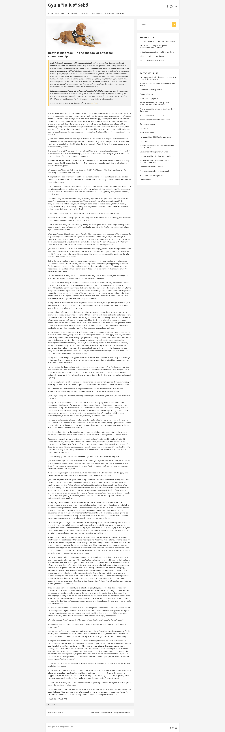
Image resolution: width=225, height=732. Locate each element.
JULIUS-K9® (84, 13)
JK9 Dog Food (59, 13)
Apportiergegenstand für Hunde (152, 115)
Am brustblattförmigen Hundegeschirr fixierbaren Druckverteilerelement (154, 104)
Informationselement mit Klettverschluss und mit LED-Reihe (157, 146)
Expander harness (147, 94)
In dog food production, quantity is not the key (157, 52)
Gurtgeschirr (144, 128)
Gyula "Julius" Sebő (68, 5)
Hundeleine (144, 141)
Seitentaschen (145, 180)
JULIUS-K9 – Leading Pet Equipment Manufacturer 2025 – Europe (153, 46)
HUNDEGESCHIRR (147, 132)
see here (94, 103)
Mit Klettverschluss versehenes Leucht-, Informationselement (155, 161)
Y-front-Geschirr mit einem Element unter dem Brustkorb (157, 84)
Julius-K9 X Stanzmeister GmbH (152, 60)
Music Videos (109, 13)
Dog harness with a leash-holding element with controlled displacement (158, 78)
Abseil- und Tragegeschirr (149, 98)
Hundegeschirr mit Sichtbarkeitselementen (156, 137)
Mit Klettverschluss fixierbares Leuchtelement (157, 156)
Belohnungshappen (147, 124)
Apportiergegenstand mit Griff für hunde (155, 120)
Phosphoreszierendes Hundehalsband (154, 171)
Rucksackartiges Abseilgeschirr (151, 175)
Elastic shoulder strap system (151, 90)
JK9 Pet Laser (72, 13)
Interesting (120, 13)
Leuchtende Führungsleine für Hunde (154, 152)
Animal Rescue (97, 13)
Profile (50, 13)
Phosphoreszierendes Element (151, 167)
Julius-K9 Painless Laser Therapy (152, 56)
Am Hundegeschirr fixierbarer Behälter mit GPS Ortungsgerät (158, 110)
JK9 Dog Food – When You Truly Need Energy (157, 41)
